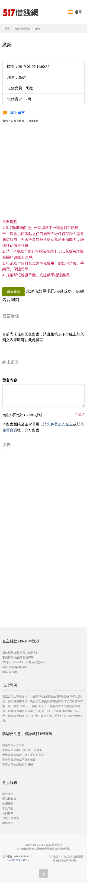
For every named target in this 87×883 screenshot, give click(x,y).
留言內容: (10, 380)
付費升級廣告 (10, 818)
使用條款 (7, 803)
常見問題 (7, 808)
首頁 (7, 28)
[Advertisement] (43, 175)
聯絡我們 (7, 823)
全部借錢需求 (22, 28)
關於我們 (7, 794)
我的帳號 (7, 813)
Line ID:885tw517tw (18, 860)
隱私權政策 (9, 798)
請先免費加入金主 (58, 424)
